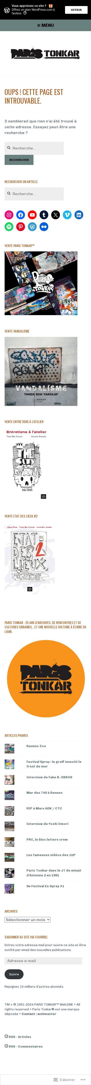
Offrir (76, 10)
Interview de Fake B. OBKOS (49, 777)
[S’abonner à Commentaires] (6, 1047)
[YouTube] (32, 215)
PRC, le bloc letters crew (47, 839)
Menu (47, 25)
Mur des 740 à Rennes (44, 792)
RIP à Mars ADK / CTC (44, 808)
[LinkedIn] (78, 215)
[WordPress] (32, 226)
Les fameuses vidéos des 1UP (50, 855)
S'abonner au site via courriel (26, 936)
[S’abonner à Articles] (6, 1037)
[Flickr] (44, 226)
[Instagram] (9, 215)
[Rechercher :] (34, 148)
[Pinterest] (20, 226)
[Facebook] (20, 215)
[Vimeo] (67, 215)
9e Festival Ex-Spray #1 (45, 886)
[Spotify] (9, 226)
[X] (55, 215)
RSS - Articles (20, 1037)
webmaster (46, 1014)
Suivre (14, 974)
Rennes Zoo (36, 746)
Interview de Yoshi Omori (47, 824)
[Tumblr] (44, 215)
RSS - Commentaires (26, 1046)
